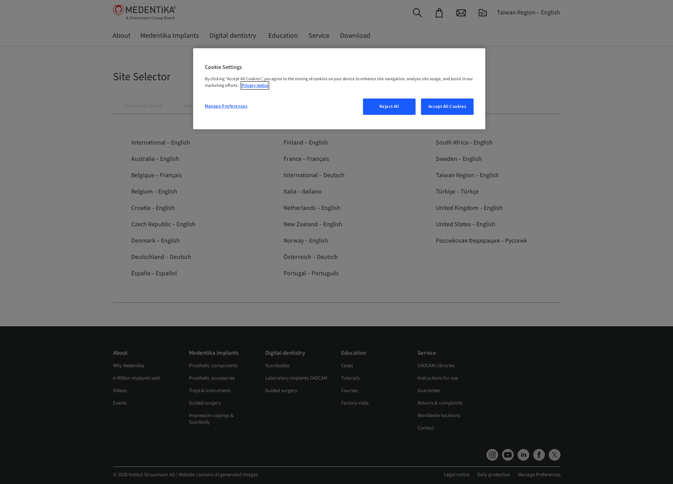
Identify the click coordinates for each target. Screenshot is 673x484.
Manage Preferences (226, 106)
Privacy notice (254, 85)
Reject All (389, 106)
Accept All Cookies (447, 106)
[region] (339, 88)
